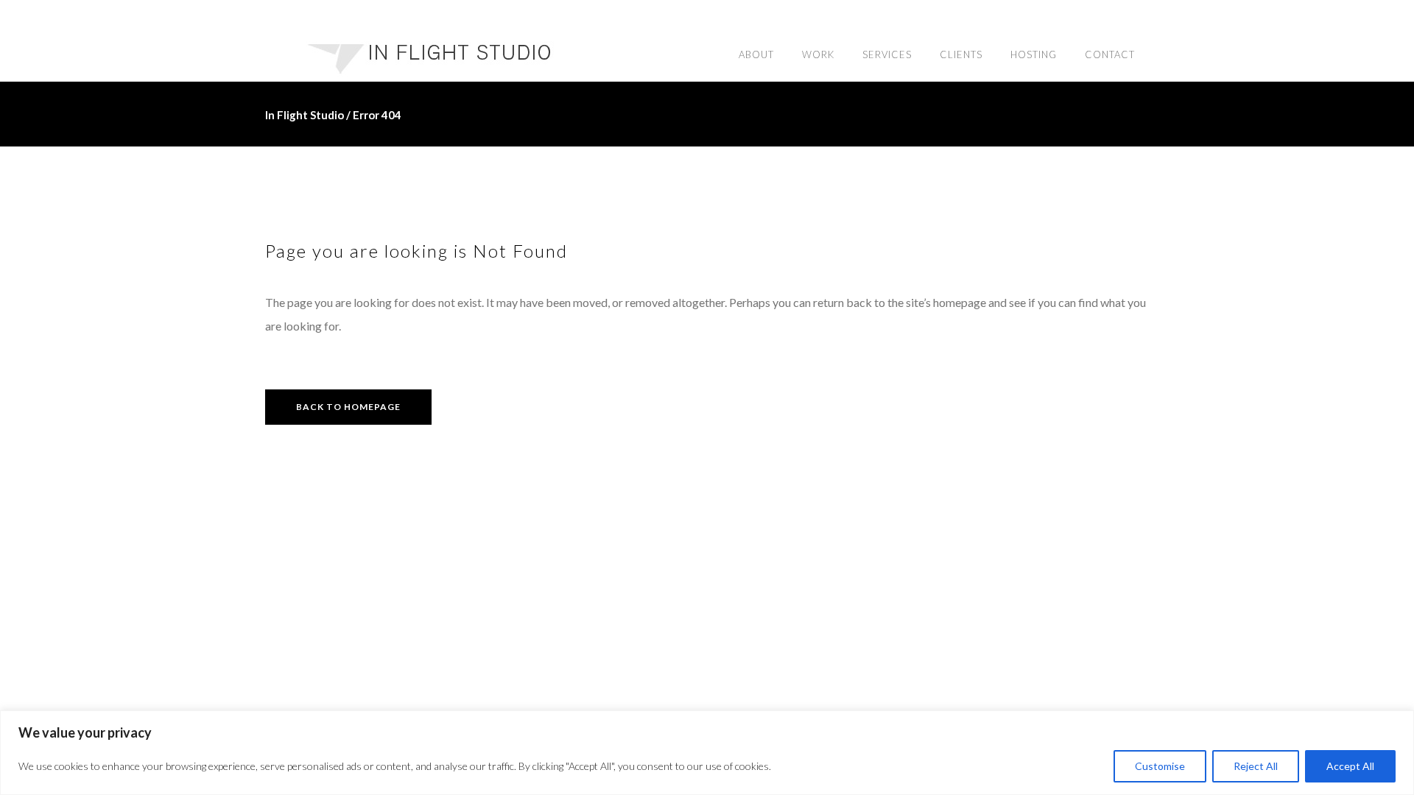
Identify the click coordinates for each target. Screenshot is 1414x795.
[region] (707, 752)
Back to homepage (348, 406)
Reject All (1256, 766)
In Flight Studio (304, 114)
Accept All (1350, 766)
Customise (1160, 766)
